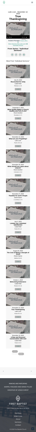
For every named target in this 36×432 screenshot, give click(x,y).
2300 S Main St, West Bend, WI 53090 (18, 408)
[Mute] (26, 37)
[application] (18, 37)
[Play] (7, 37)
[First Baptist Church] (4, 2)
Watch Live (18, 416)
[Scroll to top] (32, 428)
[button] (32, 2)
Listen (18, 89)
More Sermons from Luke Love (16, 43)
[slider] (24, 39)
